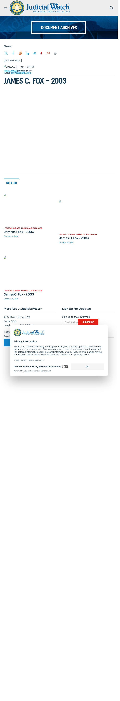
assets (28, 73)
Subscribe (88, 322)
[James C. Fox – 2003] (31, 209)
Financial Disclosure (31, 228)
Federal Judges (10, 71)
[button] (6, 8)
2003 (13, 73)
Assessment (20, 73)
